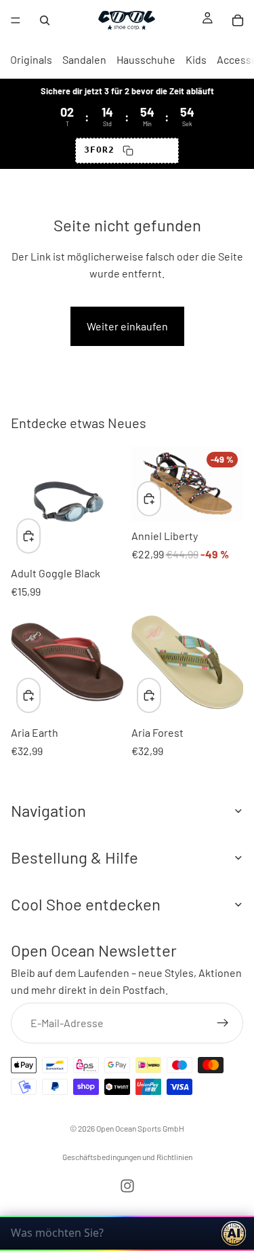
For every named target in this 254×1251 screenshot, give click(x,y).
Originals (31, 59)
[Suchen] (45, 20)
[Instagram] (127, 1186)
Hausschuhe (146, 59)
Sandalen (84, 59)
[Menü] (15, 20)
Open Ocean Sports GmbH (140, 1128)
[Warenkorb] (238, 20)
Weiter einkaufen (127, 326)
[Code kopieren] (128, 150)
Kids (196, 59)
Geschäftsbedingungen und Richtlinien (127, 1156)
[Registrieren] (223, 1022)
